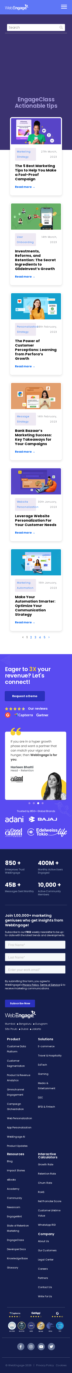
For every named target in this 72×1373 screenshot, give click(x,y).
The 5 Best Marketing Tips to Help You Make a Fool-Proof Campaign (35, 172)
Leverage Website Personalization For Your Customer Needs (35, 520)
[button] (29, 803)
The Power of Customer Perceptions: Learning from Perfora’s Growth (36, 349)
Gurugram (41, 1023)
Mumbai (10, 1023)
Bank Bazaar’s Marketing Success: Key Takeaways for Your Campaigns (33, 437)
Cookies (61, 1365)
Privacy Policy (45, 1365)
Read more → (25, 187)
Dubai (25, 1029)
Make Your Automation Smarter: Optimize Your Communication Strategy (35, 605)
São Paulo (11, 1029)
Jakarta (36, 1029)
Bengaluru (25, 1023)
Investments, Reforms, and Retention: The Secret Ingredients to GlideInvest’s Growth (35, 260)
